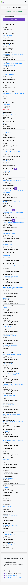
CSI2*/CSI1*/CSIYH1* (8, 74)
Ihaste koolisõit (7, 317)
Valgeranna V (6, 298)
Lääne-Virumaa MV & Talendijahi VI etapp (13, 222)
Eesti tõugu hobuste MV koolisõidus (12, 180)
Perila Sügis (6, 459)
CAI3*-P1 (5, 84)
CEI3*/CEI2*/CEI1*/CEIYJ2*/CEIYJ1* (12, 151)
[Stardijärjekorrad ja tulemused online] (15, 169)
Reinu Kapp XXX (7, 161)
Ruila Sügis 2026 (7, 326)
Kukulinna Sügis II (7, 469)
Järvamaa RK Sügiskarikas (9, 534)
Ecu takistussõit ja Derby (9, 114)
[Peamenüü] (25, 2)
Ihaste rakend (6, 104)
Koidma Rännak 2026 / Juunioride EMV (13, 440)
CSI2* (4, 123)
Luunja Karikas (7, 307)
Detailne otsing (14, 19)
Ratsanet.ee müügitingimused (13, 577)
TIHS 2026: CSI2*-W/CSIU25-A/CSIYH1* (13, 422)
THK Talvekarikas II (8, 478)
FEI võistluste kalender (13, 7)
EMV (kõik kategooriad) (9, 35)
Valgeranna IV (6, 45)
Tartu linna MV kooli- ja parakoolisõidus (13, 54)
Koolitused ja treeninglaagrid (13, 11)
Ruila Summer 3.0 (7, 171)
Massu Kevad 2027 (8, 497)
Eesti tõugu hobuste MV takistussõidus (13, 212)
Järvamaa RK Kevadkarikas (10, 515)
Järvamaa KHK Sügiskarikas (10, 335)
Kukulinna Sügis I (7, 431)
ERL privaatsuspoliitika (11, 575)
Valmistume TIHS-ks (8, 364)
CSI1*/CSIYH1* (7, 132)
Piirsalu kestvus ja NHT (9, 395)
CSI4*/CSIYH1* (7, 26)
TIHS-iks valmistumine (8, 404)
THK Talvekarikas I (7, 450)
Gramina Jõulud (7, 487)
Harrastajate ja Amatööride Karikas (12, 354)
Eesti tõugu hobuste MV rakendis (11, 202)
